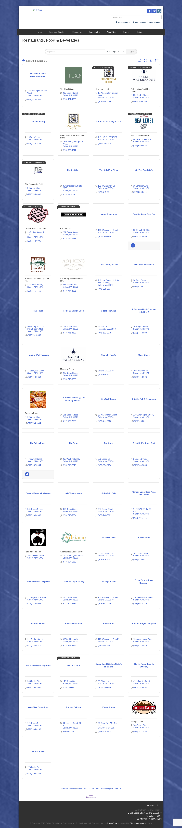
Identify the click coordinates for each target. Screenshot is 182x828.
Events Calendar (83, 789)
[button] (23, 61)
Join (139, 32)
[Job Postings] (27, 476)
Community (94, 32)
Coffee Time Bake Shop (35, 228)
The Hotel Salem (67, 89)
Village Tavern (137, 721)
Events (126, 32)
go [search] (132, 51)
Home (39, 32)
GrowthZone (111, 823)
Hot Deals (95, 789)
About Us (111, 32)
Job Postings (106, 789)
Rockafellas (65, 228)
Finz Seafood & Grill (34, 184)
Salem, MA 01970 (146, 813)
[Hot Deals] (133, 247)
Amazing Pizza (31, 413)
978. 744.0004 (155, 816)
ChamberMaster (137, 823)
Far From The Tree (33, 552)
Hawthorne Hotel (102, 89)
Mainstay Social (67, 369)
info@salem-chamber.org (150, 819)
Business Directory (57, 32)
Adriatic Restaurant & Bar (71, 552)
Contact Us (116, 789)
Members (76, 32)
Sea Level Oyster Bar (140, 136)
